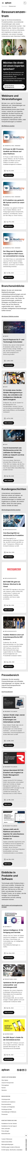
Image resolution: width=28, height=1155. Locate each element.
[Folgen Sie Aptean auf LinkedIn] (23, 1070)
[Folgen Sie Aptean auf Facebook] (18, 1070)
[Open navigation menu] (3, 3)
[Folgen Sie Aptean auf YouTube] (25, 1070)
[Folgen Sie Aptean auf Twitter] (20, 1070)
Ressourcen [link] (12, 6)
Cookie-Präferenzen (7, 1139)
